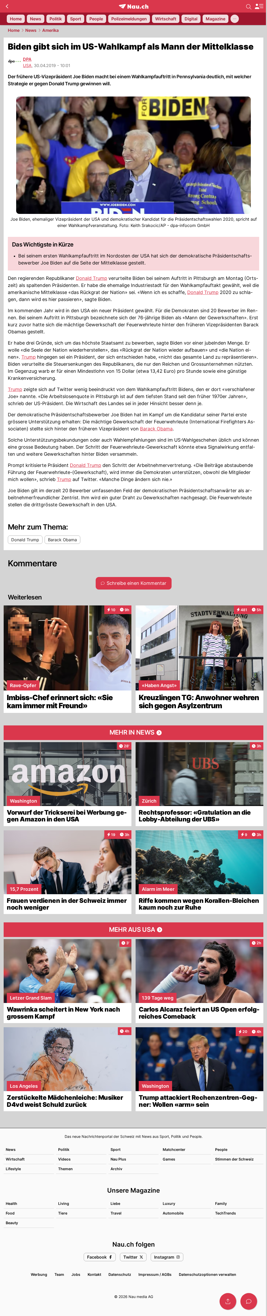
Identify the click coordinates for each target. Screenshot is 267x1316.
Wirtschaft (15, 1159)
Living (63, 1203)
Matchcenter (174, 1149)
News (31, 30)
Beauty (12, 1223)
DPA (27, 59)
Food (10, 1213)
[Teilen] (228, 1301)
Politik (63, 1149)
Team (59, 1274)
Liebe (115, 1203)
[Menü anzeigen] (258, 6)
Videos (64, 1159)
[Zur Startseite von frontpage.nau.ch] (133, 6)
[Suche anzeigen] (248, 6)
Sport (115, 1149)
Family (221, 1203)
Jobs (75, 1274)
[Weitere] (234, 19)
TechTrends (225, 1213)
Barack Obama (156, 428)
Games (169, 1159)
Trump (28, 357)
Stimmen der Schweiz (234, 1159)
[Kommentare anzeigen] (248, 1301)
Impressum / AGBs (155, 1274)
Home (14, 30)
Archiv (116, 1169)
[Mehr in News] (133, 732)
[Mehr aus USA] (133, 929)
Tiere (62, 1213)
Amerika (50, 30)
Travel (116, 1213)
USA (27, 65)
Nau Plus (118, 1159)
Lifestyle (13, 1169)
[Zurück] (7, 6)
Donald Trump (91, 278)
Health (11, 1203)
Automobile (173, 1213)
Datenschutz (119, 1274)
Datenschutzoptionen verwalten (207, 1274)
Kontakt (94, 1274)
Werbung (39, 1274)
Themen (65, 1169)
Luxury (169, 1203)
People (221, 1149)
